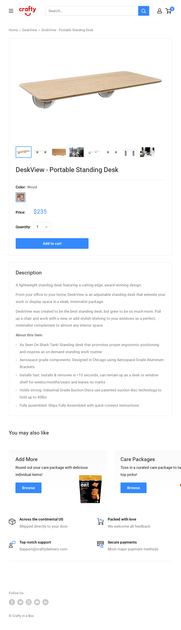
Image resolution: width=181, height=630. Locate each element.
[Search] (143, 11)
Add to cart (52, 243)
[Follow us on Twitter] (20, 602)
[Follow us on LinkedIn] (45, 602)
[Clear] (32, 197)
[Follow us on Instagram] (29, 602)
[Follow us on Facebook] (12, 602)
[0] (168, 10)
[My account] (159, 10)
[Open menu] (11, 11)
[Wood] (21, 197)
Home (13, 30)
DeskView (29, 30)
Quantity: (23, 227)
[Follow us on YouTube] (37, 602)
